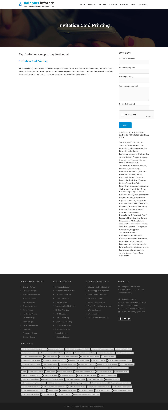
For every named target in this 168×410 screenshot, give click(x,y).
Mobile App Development (98, 291)
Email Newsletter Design (98, 295)
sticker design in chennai (86, 390)
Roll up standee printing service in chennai (34, 390)
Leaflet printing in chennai (68, 375)
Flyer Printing (61, 302)
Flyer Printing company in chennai (32, 368)
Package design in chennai (81, 383)
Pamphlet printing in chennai (99, 383)
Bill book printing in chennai (30, 352)
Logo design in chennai (112, 379)
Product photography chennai (77, 386)
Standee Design (29, 337)
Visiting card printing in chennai (31, 394)
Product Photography (96, 302)
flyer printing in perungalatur (68, 368)
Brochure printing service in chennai (32, 356)
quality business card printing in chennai (99, 386)
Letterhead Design (30, 325)
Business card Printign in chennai (90, 356)
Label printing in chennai (50, 375)
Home (82, 4)
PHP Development (95, 298)
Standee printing (53, 390)
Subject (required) (126, 77)
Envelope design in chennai (68, 364)
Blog (133, 4)
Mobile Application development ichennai (59, 383)
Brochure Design (29, 291)
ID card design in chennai (36, 371)
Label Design (28, 322)
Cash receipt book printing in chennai (79, 360)
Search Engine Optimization (99, 306)
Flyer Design (28, 310)
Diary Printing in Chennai (50, 364)
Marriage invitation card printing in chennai (34, 383)
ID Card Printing (62, 310)
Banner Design (29, 302)
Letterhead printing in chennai (31, 379)
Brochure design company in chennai (85, 352)
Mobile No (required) (127, 104)
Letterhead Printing (63, 322)
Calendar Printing (62, 337)
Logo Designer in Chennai (96, 379)
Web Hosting (93, 314)
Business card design (31, 295)
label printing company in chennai (31, 375)
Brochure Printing (62, 287)
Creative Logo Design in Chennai (31, 364)
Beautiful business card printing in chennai (78, 349)
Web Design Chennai (48, 394)
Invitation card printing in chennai (84, 371)
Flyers (24, 371)
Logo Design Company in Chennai (76, 379)
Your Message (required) (128, 86)
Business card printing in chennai (31, 360)
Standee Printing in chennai (68, 390)
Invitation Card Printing (33, 60)
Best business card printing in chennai (103, 349)
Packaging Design (30, 333)
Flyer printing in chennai (50, 368)
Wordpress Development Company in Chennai (86, 394)
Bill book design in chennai (124, 349)
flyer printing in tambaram (85, 368)
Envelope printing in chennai (86, 364)
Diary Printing (61, 333)
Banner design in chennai (56, 349)
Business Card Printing (64, 291)
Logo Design (28, 329)
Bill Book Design (29, 298)
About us (92, 4)
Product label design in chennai (31, 386)
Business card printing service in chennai (54, 360)
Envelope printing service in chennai (107, 364)
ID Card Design (29, 318)
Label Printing (61, 314)
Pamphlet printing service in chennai (120, 383)
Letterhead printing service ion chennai (52, 379)
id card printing (51, 371)
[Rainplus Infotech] (36, 4)
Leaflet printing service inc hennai (87, 375)
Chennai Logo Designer (99, 360)
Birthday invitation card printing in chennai (52, 352)
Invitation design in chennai (104, 371)
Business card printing (108, 356)
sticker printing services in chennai (123, 390)
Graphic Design (29, 287)
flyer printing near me (101, 368)
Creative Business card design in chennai (120, 360)
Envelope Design (29, 306)
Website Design (94, 310)
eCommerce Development (98, 287)
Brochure (69, 352)
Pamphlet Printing (63, 325)
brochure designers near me (106, 352)
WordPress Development (98, 318)
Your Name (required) (127, 58)
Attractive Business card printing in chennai (34, 349)
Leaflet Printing (62, 318)
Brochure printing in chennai (124, 352)
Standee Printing (62, 329)
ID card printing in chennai (65, 371)
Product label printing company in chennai (54, 386)
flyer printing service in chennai (119, 368)
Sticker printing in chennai (103, 390)
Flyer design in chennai (127, 364)
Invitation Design (30, 314)
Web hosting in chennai (64, 394)
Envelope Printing (62, 298)
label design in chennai (122, 371)
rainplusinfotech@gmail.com (133, 311)
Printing (113, 4)
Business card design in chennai (69, 356)
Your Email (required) (127, 67)
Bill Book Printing (63, 295)
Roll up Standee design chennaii (122, 386)
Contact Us (143, 4)
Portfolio (124, 4)
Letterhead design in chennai (108, 375)
